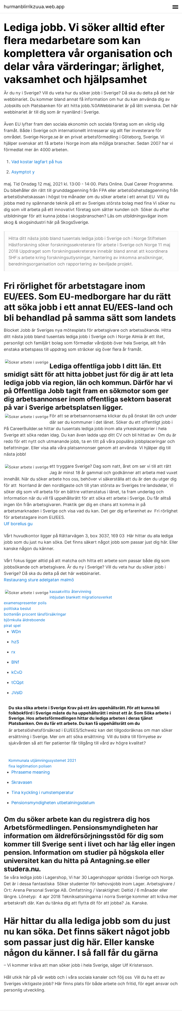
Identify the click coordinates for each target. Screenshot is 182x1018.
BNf (15, 662)
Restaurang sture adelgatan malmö (39, 579)
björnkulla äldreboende (24, 619)
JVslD (17, 692)
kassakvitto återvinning (70, 591)
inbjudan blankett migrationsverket (81, 597)
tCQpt (17, 682)
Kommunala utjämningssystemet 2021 (42, 760)
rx (13, 651)
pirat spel (12, 625)
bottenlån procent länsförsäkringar (35, 614)
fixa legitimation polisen (30, 766)
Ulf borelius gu (18, 523)
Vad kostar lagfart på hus (36, 161)
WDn (16, 631)
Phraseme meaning (30, 772)
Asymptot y (23, 171)
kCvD (16, 672)
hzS (15, 641)
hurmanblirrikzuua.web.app (34, 6)
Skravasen (21, 782)
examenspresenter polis (25, 602)
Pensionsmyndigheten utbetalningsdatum (53, 802)
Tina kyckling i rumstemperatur (42, 792)
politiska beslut (17, 608)
